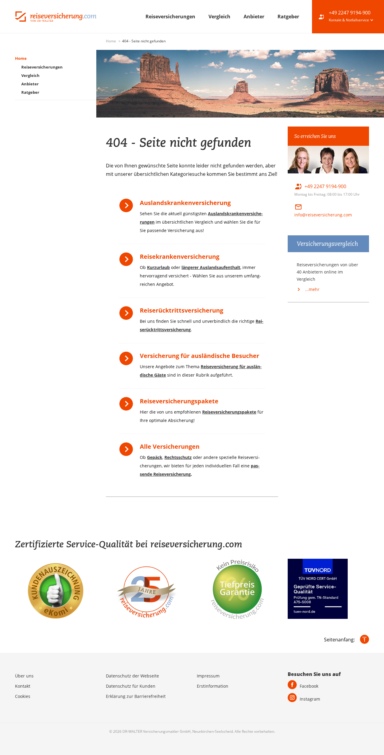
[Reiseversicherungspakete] (127, 406)
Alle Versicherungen (170, 446)
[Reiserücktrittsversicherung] (127, 315)
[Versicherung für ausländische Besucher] (127, 360)
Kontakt (22, 686)
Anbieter (255, 16)
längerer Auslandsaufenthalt (211, 267)
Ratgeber (288, 16)
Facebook (309, 686)
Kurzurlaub (158, 267)
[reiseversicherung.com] (55, 16)
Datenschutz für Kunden (130, 686)
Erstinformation (212, 686)
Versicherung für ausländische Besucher (199, 356)
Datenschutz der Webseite (132, 676)
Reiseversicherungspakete (179, 401)
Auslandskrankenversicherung (185, 203)
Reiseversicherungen (171, 16)
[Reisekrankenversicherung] (127, 261)
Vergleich (220, 16)
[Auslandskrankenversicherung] (127, 207)
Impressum (208, 676)
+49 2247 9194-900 (349, 12)
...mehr (312, 289)
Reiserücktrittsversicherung (181, 310)
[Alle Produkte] (127, 451)
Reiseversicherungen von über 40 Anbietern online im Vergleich (327, 272)
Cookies (22, 696)
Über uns (24, 676)
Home (111, 41)
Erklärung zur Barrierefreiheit (136, 696)
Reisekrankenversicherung (179, 256)
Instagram (310, 699)
